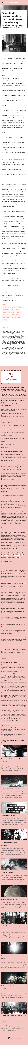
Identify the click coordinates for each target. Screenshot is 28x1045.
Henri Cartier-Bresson (7, 413)
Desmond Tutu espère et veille (9, 899)
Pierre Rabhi (19, 557)
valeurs (4, 319)
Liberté (19, 312)
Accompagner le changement (12, 2)
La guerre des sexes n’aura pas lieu (10, 788)
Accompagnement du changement (12, 307)
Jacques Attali (17, 555)
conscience (6, 309)
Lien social (5, 314)
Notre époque (15, 314)
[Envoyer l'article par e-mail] (3, 303)
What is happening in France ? (8, 815)
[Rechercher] (26, 2)
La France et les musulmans (8, 872)
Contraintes (15, 309)
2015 (3, 304)
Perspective (18, 317)
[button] (3, 31)
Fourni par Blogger (15, 1038)
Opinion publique (7, 317)
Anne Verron (4, 447)
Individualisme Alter (8, 312)
